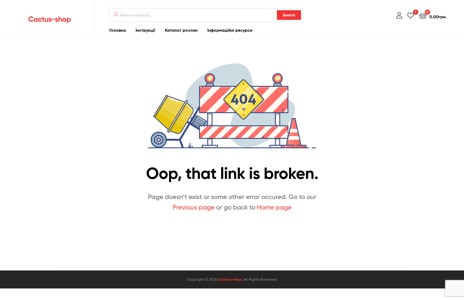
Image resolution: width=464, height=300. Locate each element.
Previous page (194, 207)
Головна (117, 30)
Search (289, 15)
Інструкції (145, 30)
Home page (274, 207)
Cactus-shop (49, 19)
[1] (410, 15)
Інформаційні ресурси (229, 30)
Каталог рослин (181, 30)
